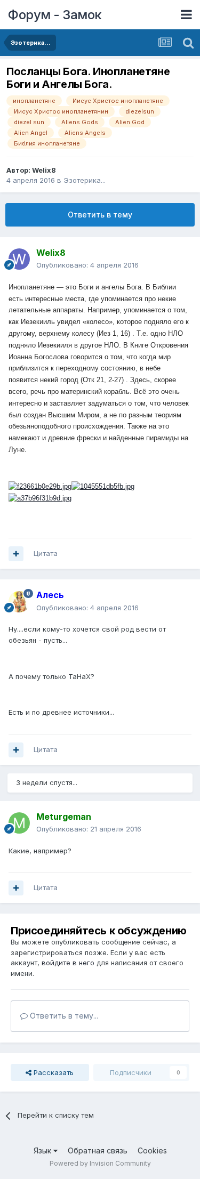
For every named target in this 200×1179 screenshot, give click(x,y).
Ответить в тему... (63, 1015)
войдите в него (68, 962)
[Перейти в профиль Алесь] (19, 601)
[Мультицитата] (16, 553)
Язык (43, 1150)
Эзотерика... (84, 180)
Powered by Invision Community (100, 1163)
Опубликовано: (87, 265)
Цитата (46, 553)
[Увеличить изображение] (40, 486)
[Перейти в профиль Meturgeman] (19, 823)
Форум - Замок (55, 14)
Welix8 (44, 170)
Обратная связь (97, 1150)
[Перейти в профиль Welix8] (19, 259)
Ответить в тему (100, 214)
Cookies (152, 1150)
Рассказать (52, 1072)
